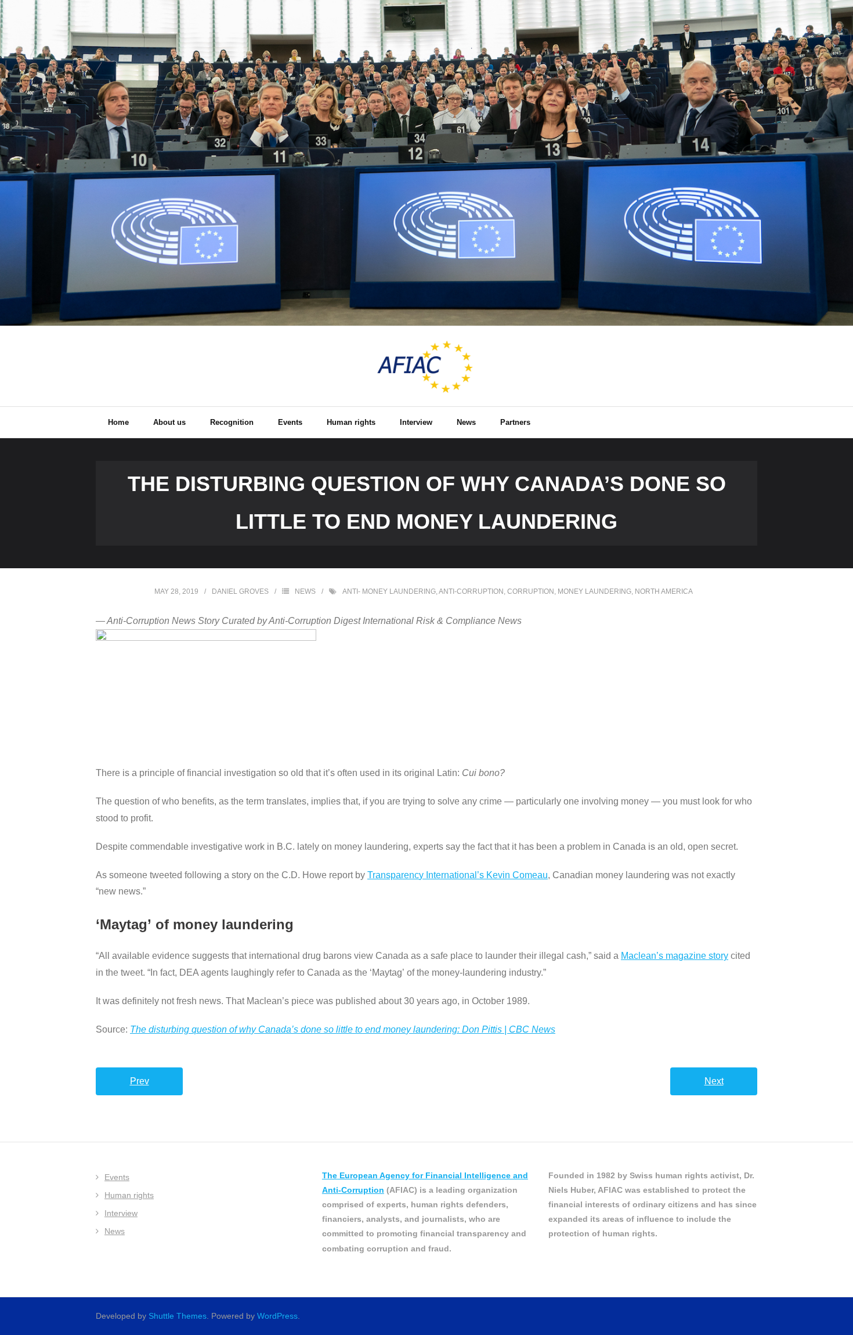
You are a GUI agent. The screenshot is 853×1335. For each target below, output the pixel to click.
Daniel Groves (240, 591)
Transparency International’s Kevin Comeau (457, 875)
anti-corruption (471, 591)
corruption (530, 591)
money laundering (594, 591)
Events (116, 1177)
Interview (121, 1213)
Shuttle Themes (178, 1315)
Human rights (129, 1195)
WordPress (277, 1315)
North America (664, 591)
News (305, 591)
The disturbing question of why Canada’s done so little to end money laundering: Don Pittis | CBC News (342, 1029)
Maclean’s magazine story (674, 956)
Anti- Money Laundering (389, 591)
